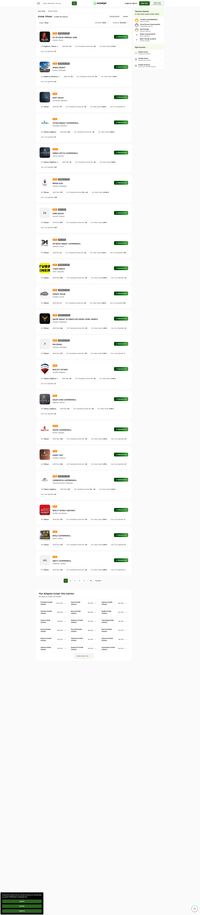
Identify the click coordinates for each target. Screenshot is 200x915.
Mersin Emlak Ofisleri (107, 630)
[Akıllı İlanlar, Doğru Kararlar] (100, 3)
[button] (57, 46)
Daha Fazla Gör (83, 656)
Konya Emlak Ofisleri (46, 630)
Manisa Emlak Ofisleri (46, 639)
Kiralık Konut (143, 58)
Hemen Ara (122, 37)
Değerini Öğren (131, 3)
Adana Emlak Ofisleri (46, 648)
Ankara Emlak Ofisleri (107, 603)
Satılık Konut (143, 52)
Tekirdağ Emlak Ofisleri (108, 621)
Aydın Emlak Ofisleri (45, 621)
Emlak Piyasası (144, 65)
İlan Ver (144, 3)
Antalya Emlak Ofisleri (46, 612)
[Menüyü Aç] (38, 3)
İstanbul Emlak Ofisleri (46, 603)
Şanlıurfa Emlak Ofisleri (77, 648)
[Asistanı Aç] (194, 909)
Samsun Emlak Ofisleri (107, 639)
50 (91, 581)
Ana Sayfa (41, 11)
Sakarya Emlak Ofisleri (77, 639)
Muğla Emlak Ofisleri (106, 612)
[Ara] (74, 3)
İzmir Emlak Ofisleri (75, 603)
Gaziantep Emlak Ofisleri (108, 648)
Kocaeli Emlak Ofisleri (76, 630)
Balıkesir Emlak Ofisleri (77, 621)
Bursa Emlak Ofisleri (76, 612)
